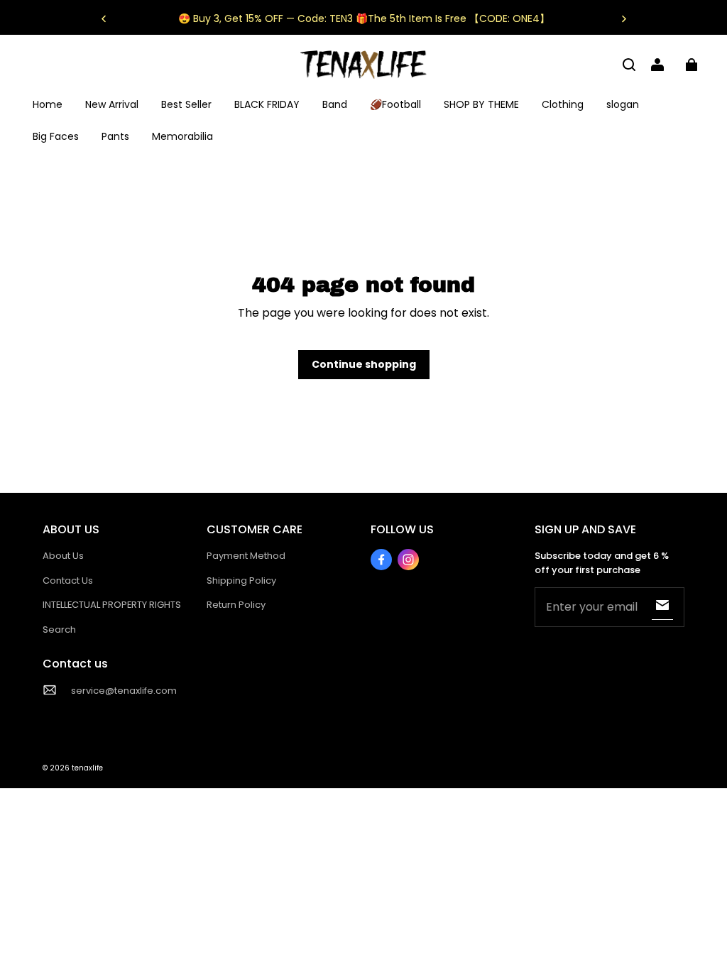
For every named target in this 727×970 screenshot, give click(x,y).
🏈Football (395, 104)
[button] (629, 64)
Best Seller (186, 104)
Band (334, 104)
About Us (63, 555)
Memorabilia (182, 136)
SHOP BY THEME (481, 104)
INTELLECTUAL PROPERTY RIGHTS (112, 604)
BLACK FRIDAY (267, 104)
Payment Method (246, 555)
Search (59, 629)
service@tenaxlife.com (124, 690)
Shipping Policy (241, 580)
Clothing (563, 104)
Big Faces (56, 136)
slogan (622, 104)
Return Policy (236, 604)
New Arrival (111, 104)
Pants (115, 136)
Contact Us (68, 580)
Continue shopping (364, 364)
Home (47, 104)
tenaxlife (87, 768)
